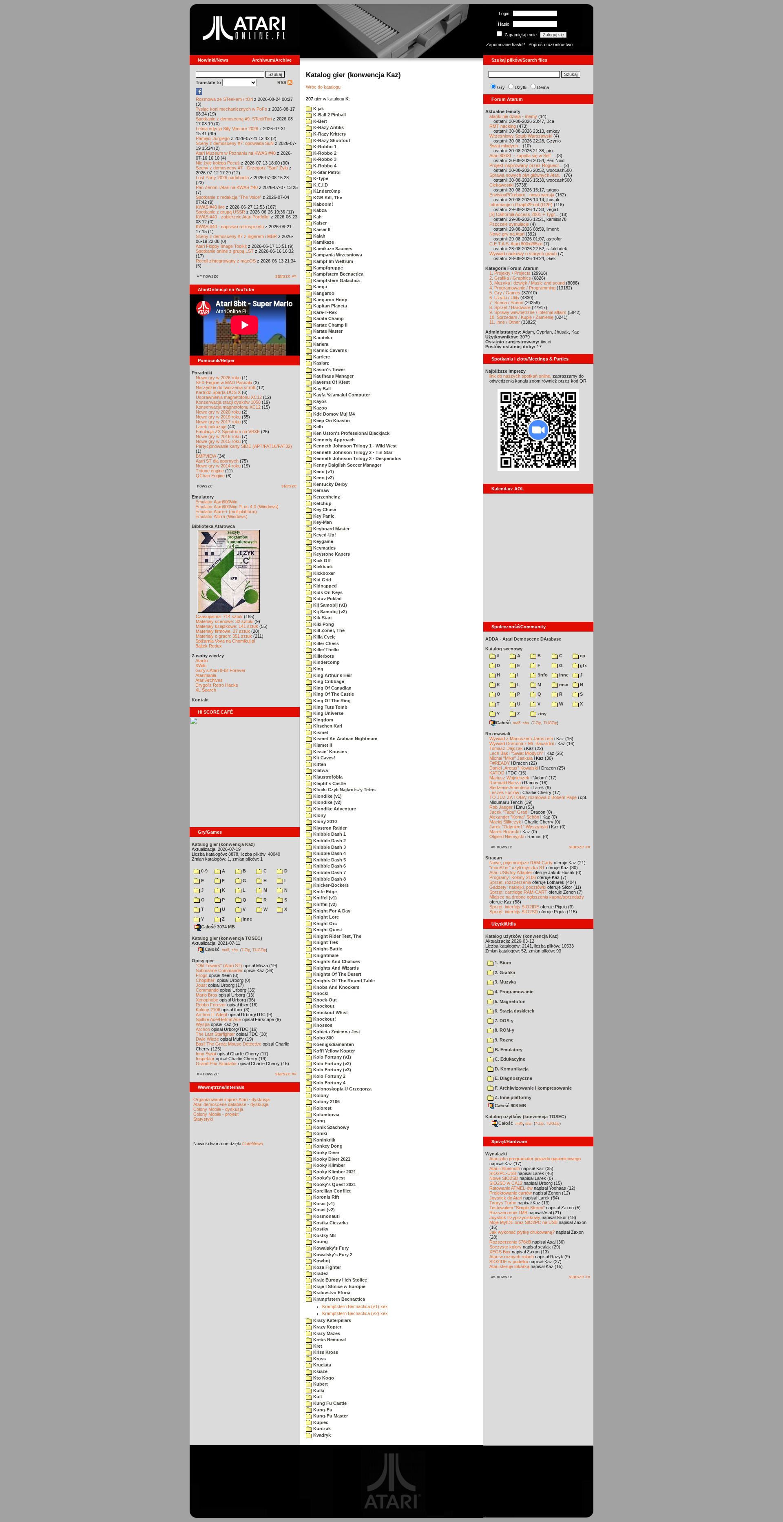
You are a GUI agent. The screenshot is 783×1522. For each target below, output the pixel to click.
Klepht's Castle (329, 783)
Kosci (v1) (323, 1203)
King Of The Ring (331, 700)
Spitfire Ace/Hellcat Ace (218, 1019)
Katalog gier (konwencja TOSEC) (227, 938)
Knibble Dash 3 (329, 847)
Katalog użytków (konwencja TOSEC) (525, 1116)
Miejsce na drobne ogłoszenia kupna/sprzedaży (536, 897)
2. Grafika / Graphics (510, 278)
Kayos (319, 401)
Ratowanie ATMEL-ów (511, 1188)
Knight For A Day (331, 910)
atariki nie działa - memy (513, 116)
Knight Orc (324, 923)
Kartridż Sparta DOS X (218, 392)
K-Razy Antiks (328, 127)
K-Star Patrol (326, 172)
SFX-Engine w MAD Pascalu (224, 382)
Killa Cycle (324, 636)
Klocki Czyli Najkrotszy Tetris (344, 789)
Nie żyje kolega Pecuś (218, 162)
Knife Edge (324, 891)
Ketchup (322, 503)
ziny (541, 713)
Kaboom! (322, 204)
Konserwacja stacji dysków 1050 (228, 402)
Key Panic (323, 516)
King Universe (327, 713)
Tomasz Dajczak (506, 748)
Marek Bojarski (504, 831)
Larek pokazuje (211, 426)
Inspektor (205, 1058)
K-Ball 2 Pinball (329, 114)
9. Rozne (503, 1039)
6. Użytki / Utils (504, 297)
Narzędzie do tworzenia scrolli (225, 387)
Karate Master (327, 331)
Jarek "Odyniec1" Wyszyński (518, 826)
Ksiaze (319, 1371)
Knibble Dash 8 (329, 879)
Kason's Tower (328, 369)
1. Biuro (502, 962)
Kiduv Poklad (327, 598)
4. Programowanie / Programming (522, 287)
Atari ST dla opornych (217, 460)
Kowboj (321, 1260)
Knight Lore (325, 917)
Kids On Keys (327, 592)
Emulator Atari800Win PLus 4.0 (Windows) (237, 506)
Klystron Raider (329, 828)
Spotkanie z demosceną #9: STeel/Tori (234, 118)
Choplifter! (206, 980)
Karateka (322, 337)
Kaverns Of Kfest (331, 382)
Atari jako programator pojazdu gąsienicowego (535, 1158)
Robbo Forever (211, 1004)
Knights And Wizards (335, 968)
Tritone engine (210, 470)
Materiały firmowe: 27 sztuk (223, 631)
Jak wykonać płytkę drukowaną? (522, 1232)
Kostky (320, 1228)
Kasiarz (320, 362)
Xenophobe (207, 999)
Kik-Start (322, 617)
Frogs (202, 975)
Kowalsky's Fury (330, 1248)
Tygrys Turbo (502, 1202)
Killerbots (323, 656)
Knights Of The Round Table (343, 980)
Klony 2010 (324, 821)
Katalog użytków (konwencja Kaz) (522, 936)
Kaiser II (321, 229)
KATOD (496, 772)
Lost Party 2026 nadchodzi (222, 177)
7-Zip (245, 950)
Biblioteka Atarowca (213, 526)
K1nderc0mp (326, 191)
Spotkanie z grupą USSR (220, 211)
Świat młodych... (505, 145)
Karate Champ (328, 318)
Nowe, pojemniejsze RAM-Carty (521, 862)
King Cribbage (328, 681)
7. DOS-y (503, 1020)
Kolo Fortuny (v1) (331, 1057)
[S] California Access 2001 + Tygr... (523, 214)
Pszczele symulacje (509, 224)
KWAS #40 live (210, 207)
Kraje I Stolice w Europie (338, 1286)
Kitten (319, 764)
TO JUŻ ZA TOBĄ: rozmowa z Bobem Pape (533, 797)
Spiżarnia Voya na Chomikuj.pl (225, 641)
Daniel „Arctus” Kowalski (513, 767)
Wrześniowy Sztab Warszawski (520, 136)
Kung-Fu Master (330, 1415)
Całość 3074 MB (218, 926)
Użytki (521, 87)
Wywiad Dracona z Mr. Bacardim (521, 743)
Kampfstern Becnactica (337, 273)
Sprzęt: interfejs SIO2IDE (514, 906)
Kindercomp (326, 662)
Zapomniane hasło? (505, 44)
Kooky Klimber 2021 (334, 1171)
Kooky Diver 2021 (331, 1159)
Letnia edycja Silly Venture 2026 (227, 128)
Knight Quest (327, 929)
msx (563, 684)
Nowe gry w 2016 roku (218, 436)
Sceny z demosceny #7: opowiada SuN (235, 143)
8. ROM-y (503, 1030)
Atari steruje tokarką (509, 1266)
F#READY (499, 763)
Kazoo (319, 407)
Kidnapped (324, 585)
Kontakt (200, 699)
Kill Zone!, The (328, 630)
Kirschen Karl (327, 725)
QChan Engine (210, 475)
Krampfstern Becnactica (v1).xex (355, 1306)
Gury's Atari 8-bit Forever (220, 670)
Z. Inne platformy (512, 1097)
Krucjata (321, 1364)
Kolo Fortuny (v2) (331, 1063)
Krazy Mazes (326, 1333)
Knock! (320, 993)
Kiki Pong (323, 624)
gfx (583, 665)
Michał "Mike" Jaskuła (511, 758)
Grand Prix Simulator (216, 1063)
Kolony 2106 (208, 1009)
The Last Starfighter (215, 1034)
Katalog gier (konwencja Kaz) (223, 844)
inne (246, 919)
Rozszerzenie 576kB (510, 1241)
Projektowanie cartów (510, 1192)
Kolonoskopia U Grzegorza (342, 1088)
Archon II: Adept (212, 1014)
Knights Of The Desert (336, 974)
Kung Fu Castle (329, 1403)
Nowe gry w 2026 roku (218, 377)
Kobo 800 (323, 1037)
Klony (319, 815)
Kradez (320, 1273)
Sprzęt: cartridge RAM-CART (518, 892)
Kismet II (322, 745)
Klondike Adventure (334, 808)
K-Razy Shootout (331, 140)
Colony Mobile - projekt (216, 1114)
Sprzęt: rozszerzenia (510, 882)
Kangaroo (323, 293)
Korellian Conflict (331, 1190)
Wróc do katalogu (323, 87)
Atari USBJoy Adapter (510, 872)
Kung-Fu (322, 1409)
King (317, 668)
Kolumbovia (325, 1114)
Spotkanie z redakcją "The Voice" (228, 197)
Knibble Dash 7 (329, 872)
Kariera (320, 344)
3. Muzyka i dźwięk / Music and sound (527, 282)
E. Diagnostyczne (512, 1078)
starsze (288, 485)
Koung (320, 1241)
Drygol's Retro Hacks (216, 685)
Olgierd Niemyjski (506, 836)
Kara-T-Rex (324, 312)
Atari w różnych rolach (511, 1256)
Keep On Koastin (331, 420)
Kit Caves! (323, 757)
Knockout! (324, 1019)
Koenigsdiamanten (333, 1044)
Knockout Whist (330, 1012)
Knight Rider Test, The (336, 936)
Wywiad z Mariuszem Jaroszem (521, 738)
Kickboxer (323, 573)
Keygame (322, 541)
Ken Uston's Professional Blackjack (350, 433)
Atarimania (205, 675)
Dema (543, 87)
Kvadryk (321, 1435)
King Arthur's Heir (332, 675)
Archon (203, 1029)
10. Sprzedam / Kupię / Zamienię (521, 317)
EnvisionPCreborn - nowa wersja (521, 194)
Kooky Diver (325, 1152)
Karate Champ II (329, 325)
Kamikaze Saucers (332, 248)
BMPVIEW (206, 456)
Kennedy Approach (333, 439)
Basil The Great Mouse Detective (228, 1043)
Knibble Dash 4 (329, 853)
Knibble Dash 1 (329, 834)
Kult (317, 1396)
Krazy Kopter (326, 1326)
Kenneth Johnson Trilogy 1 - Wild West (354, 445)
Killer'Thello (325, 649)
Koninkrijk (323, 1139)
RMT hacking (502, 126)
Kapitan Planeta (329, 305)
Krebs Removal (329, 1339)
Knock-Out (324, 999)
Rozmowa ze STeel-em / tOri (224, 99)
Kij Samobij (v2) (329, 611)
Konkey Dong (327, 1146)
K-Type (320, 178)
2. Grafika (504, 972)
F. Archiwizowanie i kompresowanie (532, 1088)
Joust (201, 985)
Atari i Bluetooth (504, 1168)
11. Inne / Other (504, 322)
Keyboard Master (330, 528)
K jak (318, 108)
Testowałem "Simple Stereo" (517, 1207)
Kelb (317, 426)
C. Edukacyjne (509, 1059)
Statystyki (203, 1119)
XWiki (200, 665)
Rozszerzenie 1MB (508, 1212)
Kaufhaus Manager (333, 376)
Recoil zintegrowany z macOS (226, 260)
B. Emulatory (507, 1049)
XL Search (205, 690)
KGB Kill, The (327, 197)
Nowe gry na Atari (506, 233)
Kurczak (321, 1428)
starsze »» (285, 276)
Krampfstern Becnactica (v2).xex (355, 1313)
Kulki (318, 1390)
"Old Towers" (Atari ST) (219, 965)
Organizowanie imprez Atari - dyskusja (231, 1099)
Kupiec (320, 1422)
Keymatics (324, 547)
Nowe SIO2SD (503, 1178)
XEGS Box (500, 1251)
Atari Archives (209, 680)
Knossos (322, 1025)
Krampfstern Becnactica (338, 1299)
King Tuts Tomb (329, 707)
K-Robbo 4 (324, 165)
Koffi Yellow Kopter (333, 1050)
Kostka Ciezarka (330, 1222)
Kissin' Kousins (329, 751)
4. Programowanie (513, 991)
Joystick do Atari (505, 1197)
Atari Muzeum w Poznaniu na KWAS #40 (236, 153)
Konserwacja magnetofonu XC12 (228, 407)
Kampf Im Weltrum (332, 261)
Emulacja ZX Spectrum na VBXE (228, 431)
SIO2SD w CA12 (505, 1183)
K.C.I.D (320, 184)
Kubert (320, 1384)
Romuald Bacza (505, 782)
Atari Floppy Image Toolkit (222, 246)
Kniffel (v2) (324, 904)
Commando (207, 990)
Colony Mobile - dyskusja (218, 1109)
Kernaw (321, 490)
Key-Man (322, 522)
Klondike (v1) (327, 796)
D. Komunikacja (511, 1068)
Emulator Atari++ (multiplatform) (226, 511)
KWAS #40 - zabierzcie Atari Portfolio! (233, 216)
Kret (317, 1346)
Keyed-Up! (324, 534)
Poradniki (202, 372)
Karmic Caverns (329, 350)
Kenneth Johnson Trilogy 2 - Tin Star (352, 452)
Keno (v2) (323, 477)
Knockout (323, 1006)
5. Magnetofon (509, 1001)
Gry (501, 87)
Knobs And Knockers (335, 987)
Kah (317, 216)
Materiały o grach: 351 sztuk (224, 636)
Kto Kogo (323, 1377)
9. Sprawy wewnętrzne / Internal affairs (527, 312)
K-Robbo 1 (324, 146)
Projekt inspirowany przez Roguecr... (525, 165)
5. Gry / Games (504, 292)
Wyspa (203, 1024)
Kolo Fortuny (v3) (331, 1069)
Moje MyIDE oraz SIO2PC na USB (523, 1222)
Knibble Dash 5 (329, 859)
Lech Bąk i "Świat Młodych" (516, 753)
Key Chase (324, 509)
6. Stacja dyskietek (513, 1010)
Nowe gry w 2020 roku (218, 411)
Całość (212, 949)
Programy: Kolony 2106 (512, 877)
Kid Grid (321, 579)
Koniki (319, 1133)
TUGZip (259, 950)
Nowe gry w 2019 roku (218, 416)
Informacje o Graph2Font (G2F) (521, 204)
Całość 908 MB (510, 1105)
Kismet (320, 732)
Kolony (320, 1095)
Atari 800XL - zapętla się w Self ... (522, 155)
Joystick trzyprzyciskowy (514, 1217)
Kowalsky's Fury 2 (332, 1254)
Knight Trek (325, 942)
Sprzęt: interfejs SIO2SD (513, 911)
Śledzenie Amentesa (509, 787)
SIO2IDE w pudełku (508, 1261)
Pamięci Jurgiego (213, 138)
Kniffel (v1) (324, 897)
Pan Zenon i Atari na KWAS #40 (227, 187)
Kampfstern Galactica (336, 280)
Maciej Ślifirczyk (505, 821)
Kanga (319, 286)
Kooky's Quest (328, 1177)
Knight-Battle (327, 948)
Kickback (322, 566)
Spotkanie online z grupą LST (225, 251)
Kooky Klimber (328, 1165)
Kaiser (319, 222)
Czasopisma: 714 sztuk (219, 616)
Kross (319, 1358)
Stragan (493, 857)
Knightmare (325, 955)
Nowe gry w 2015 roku (218, 441)
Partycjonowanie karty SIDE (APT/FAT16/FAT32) (244, 446)
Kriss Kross (325, 1352)
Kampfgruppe (327, 267)
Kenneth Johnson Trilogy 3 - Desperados (356, 458)
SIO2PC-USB (502, 1173)
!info (542, 674)
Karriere (321, 356)
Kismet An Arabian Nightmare (344, 738)
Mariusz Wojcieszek (509, 777)
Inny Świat (206, 1053)
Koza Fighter (326, 1267)
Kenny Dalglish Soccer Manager (346, 465)
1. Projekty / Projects (510, 273)
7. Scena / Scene (506, 302)
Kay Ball (321, 388)
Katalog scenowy (503, 648)
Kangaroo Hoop (329, 299)
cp (582, 655)
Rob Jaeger (501, 807)
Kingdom (322, 719)
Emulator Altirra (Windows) (221, 516)
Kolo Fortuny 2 (328, 1076)
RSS (282, 82)
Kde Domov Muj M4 (333, 414)
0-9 (204, 870)
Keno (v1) (323, 471)
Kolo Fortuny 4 (328, 1082)
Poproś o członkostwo (551, 44)
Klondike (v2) (327, 802)
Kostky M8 (324, 1235)
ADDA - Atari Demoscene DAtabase (523, 638)
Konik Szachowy (330, 1127)
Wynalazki (496, 1153)
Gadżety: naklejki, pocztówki (517, 887)
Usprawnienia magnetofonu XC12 (229, 397)
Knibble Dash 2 (329, 840)
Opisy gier (203, 960)
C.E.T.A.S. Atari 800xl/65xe (515, 243)
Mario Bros (206, 994)
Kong (318, 1120)
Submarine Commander (219, 970)
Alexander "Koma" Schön (514, 816)
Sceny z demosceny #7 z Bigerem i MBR (236, 236)
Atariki (201, 660)
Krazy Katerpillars (331, 1320)
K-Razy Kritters (329, 133)
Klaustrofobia (327, 776)
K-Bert (319, 121)
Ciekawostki (501, 184)
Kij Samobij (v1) (329, 605)
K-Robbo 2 (324, 153)
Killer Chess (325, 643)
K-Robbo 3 (324, 159)
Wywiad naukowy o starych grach (523, 253)
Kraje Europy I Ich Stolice (339, 1279)
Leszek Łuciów (504, 792)
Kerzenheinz (326, 496)
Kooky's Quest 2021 (334, 1184)
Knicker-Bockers (330, 885)
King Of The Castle (333, 694)
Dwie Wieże (207, 1039)
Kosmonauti (326, 1216)
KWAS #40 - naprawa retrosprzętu (230, 226)
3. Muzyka (504, 981)
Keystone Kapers (331, 554)
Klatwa (320, 770)
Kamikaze (323, 242)
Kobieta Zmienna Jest (336, 1031)
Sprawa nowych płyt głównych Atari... (526, 175)
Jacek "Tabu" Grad (508, 812)
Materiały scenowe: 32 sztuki (224, 621)
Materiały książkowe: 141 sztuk (227, 626)
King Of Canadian (332, 687)
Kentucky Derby (329, 484)
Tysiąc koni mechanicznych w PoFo (231, 109)
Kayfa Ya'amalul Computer (341, 394)
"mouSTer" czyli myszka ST (517, 867)
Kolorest (322, 1108)
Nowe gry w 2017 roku (218, 421)
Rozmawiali (497, 733)
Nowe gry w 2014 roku (218, 465)
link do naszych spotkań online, (520, 376)
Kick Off (321, 560)
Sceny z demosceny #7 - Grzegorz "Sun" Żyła (242, 167)
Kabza (319, 210)
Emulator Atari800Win (216, 501)
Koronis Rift (325, 1197)
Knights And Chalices (336, 961)
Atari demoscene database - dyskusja (230, 1104)
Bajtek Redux (208, 645)
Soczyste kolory (505, 1246)
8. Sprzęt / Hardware (510, 307)
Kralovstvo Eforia (331, 1292)
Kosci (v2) (323, 1209)
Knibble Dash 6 (329, 865)
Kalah (318, 236)
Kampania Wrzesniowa (337, 254)
